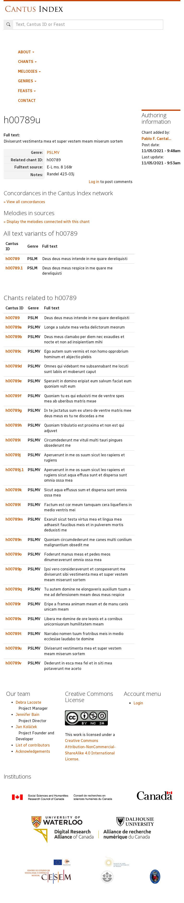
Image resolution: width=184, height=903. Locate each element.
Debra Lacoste (28, 702)
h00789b (14, 336)
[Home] (35, 6)
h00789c (13, 351)
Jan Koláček (26, 727)
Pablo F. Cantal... (156, 138)
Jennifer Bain (27, 714)
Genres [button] (26, 81)
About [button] (25, 52)
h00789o (14, 554)
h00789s (13, 619)
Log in (94, 181)
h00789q (14, 589)
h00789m (14, 519)
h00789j (13, 455)
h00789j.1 (15, 470)
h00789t (14, 633)
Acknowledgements (33, 751)
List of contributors (33, 745)
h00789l (13, 504)
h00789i (13, 440)
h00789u (14, 648)
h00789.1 (14, 268)
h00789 (13, 258)
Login (138, 703)
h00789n (14, 539)
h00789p (14, 569)
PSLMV (53, 152)
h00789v (13, 663)
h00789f (14, 396)
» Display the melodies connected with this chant (47, 221)
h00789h (14, 425)
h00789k (14, 490)
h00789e (14, 381)
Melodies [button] (28, 71)
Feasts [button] (25, 91)
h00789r (13, 604)
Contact (27, 100)
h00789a (14, 327)
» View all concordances (24, 202)
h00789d (14, 366)
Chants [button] (26, 61)
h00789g (14, 410)
